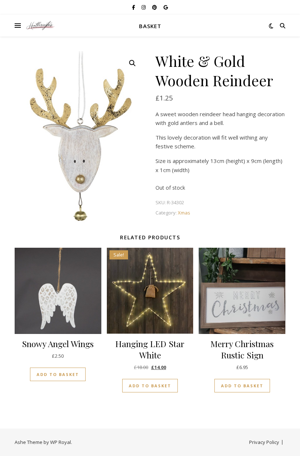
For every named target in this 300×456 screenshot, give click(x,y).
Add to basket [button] (58, 374)
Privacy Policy (264, 442)
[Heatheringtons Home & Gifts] (40, 25)
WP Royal (60, 442)
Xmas (184, 212)
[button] (132, 63)
